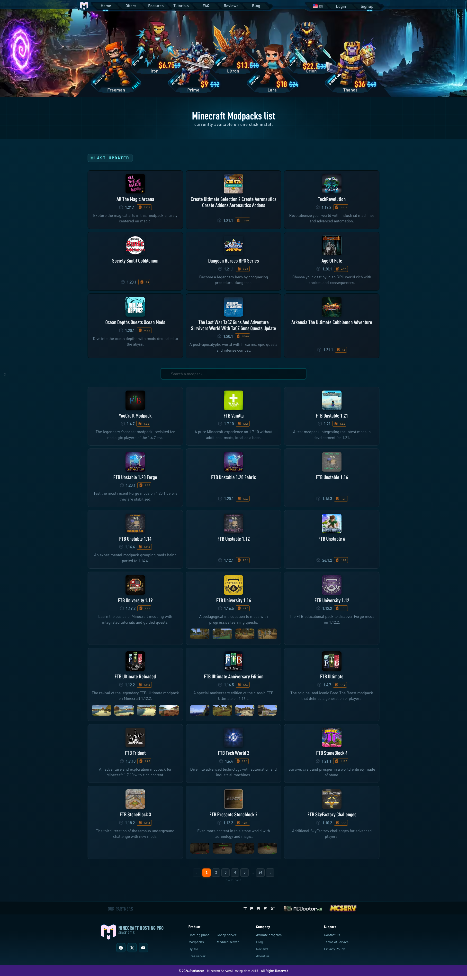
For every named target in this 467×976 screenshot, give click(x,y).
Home (106, 5)
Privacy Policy (334, 949)
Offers (131, 5)
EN (321, 6)
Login (341, 6)
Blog (256, 5)
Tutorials (181, 5)
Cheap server (226, 935)
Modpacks (196, 942)
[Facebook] (121, 947)
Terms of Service (336, 942)
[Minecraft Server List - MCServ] (343, 907)
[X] (132, 947)
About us (262, 956)
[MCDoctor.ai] (303, 907)
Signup (367, 6)
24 (260, 872)
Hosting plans (199, 935)
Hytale (193, 949)
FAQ (206, 5)
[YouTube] (143, 947)
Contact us (332, 935)
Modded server (228, 942)
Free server (197, 956)
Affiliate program (269, 935)
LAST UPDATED (111, 157)
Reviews (231, 5)
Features (156, 5)
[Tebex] (260, 907)
